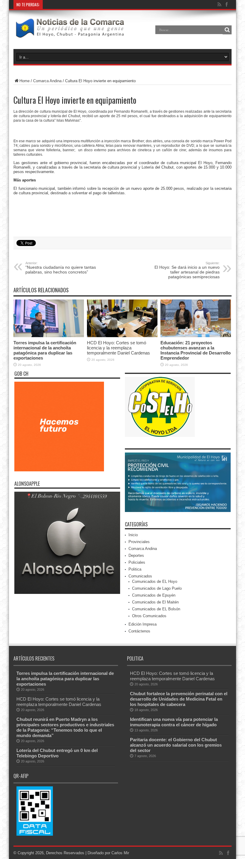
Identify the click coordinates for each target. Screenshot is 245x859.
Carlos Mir (120, 853)
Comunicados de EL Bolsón (156, 609)
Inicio (133, 535)
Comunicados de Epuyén (153, 595)
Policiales (136, 562)
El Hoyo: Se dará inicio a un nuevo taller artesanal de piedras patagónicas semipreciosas (187, 270)
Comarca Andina (47, 81)
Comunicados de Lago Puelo (157, 588)
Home (24, 81)
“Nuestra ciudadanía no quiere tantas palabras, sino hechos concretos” (60, 267)
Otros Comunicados (149, 616)
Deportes (136, 555)
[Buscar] (227, 29)
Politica (134, 569)
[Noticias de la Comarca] (69, 34)
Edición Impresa (142, 624)
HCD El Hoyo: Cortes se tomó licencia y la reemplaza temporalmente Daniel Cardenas (118, 347)
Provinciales (139, 541)
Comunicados (140, 576)
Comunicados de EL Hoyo (154, 581)
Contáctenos (139, 631)
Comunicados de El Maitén (155, 602)
